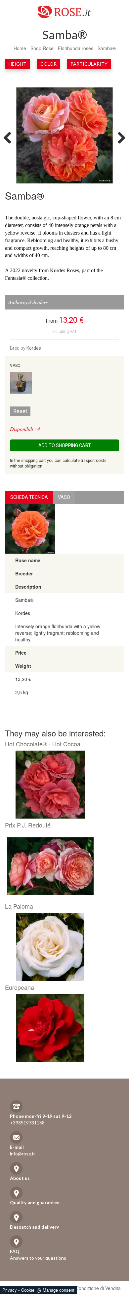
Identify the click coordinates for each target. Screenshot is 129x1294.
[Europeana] (62, 1028)
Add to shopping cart (64, 445)
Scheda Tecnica (29, 497)
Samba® (107, 48)
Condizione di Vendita (98, 1288)
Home (20, 48)
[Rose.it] (64, 9)
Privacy (9, 1290)
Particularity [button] (89, 64)
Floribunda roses (75, 48)
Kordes (33, 348)
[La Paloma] (62, 947)
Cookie (27, 1290)
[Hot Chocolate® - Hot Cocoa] (62, 785)
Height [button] (17, 64)
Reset (20, 411)
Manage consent (58, 1290)
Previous (10, 137)
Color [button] (48, 64)
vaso (64, 497)
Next (119, 137)
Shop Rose (42, 48)
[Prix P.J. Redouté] (62, 866)
